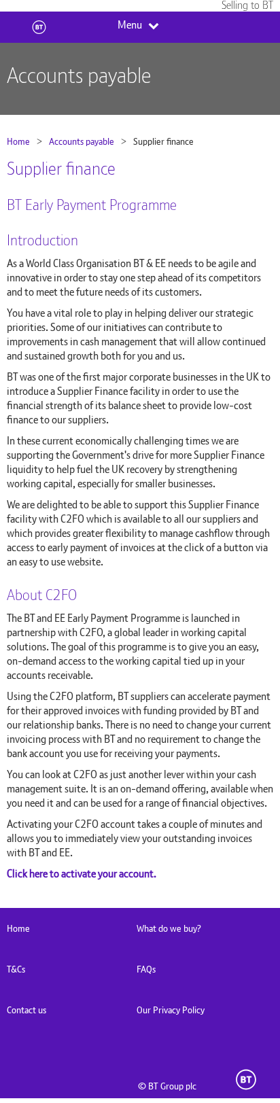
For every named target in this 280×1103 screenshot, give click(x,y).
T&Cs (16, 969)
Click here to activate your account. (81, 873)
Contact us (26, 1010)
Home (18, 141)
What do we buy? (169, 928)
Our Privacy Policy (171, 1010)
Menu (130, 25)
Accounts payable (81, 141)
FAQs (146, 969)
